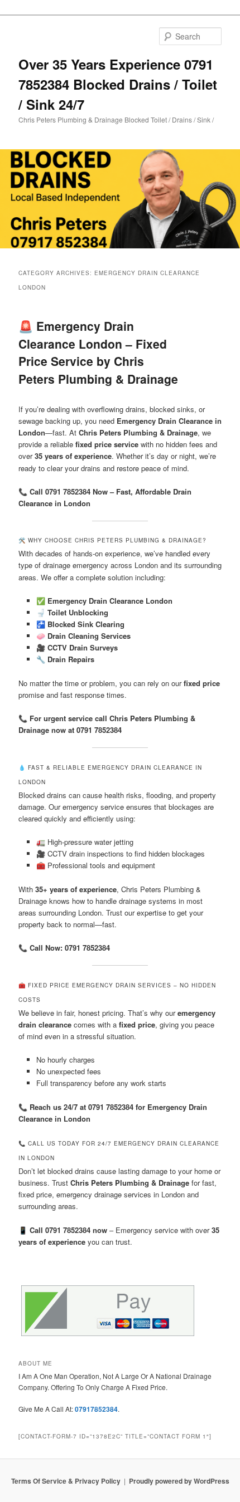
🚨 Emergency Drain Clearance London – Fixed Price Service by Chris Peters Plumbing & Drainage (98, 352)
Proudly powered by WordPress (179, 1481)
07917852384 (96, 1409)
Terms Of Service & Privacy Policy (66, 1481)
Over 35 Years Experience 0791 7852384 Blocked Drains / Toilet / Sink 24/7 (117, 84)
